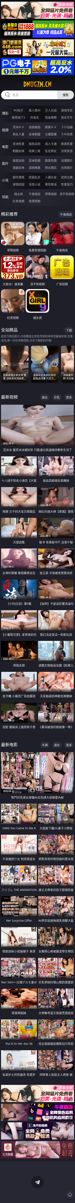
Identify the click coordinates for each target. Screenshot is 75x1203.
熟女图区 (51, 168)
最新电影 (9, 745)
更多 (69, 397)
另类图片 (67, 168)
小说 (5, 180)
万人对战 (51, 110)
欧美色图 (51, 160)
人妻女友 (51, 177)
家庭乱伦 (34, 177)
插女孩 (18, 194)
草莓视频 (51, 194)
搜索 (66, 95)
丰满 (45, 745)
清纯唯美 (34, 168)
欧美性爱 (67, 144)
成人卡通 (51, 144)
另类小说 (34, 184)
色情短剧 (34, 201)
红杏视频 (18, 201)
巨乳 (57, 397)
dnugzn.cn (37, 84)
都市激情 (18, 177)
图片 (5, 163)
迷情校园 (18, 184)
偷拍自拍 (34, 144)
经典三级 (34, 151)
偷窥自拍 (18, 160)
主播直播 (51, 134)
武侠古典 (67, 177)
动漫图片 (67, 160)
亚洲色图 (34, 160)
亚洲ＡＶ (18, 127)
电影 (5, 146)
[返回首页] (70, 1194)
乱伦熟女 (51, 151)
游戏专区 (67, 110)
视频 (5, 130)
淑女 (57, 745)
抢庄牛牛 (67, 117)
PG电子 (18, 110)
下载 (69, 330)
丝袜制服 (34, 134)
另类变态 (67, 151)
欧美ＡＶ (51, 127)
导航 (5, 197)
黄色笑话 (51, 184)
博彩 (5, 113)
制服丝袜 (18, 151)
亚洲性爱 (18, 144)
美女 (45, 397)
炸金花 (34, 117)
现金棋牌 (51, 117)
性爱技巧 (67, 184)
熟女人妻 (18, 134)
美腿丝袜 (18, 168)
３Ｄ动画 (67, 127)
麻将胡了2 (18, 117)
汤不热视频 (67, 194)
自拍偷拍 (34, 127)
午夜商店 (34, 194)
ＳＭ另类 (67, 134)
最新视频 (9, 397)
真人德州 (34, 110)
